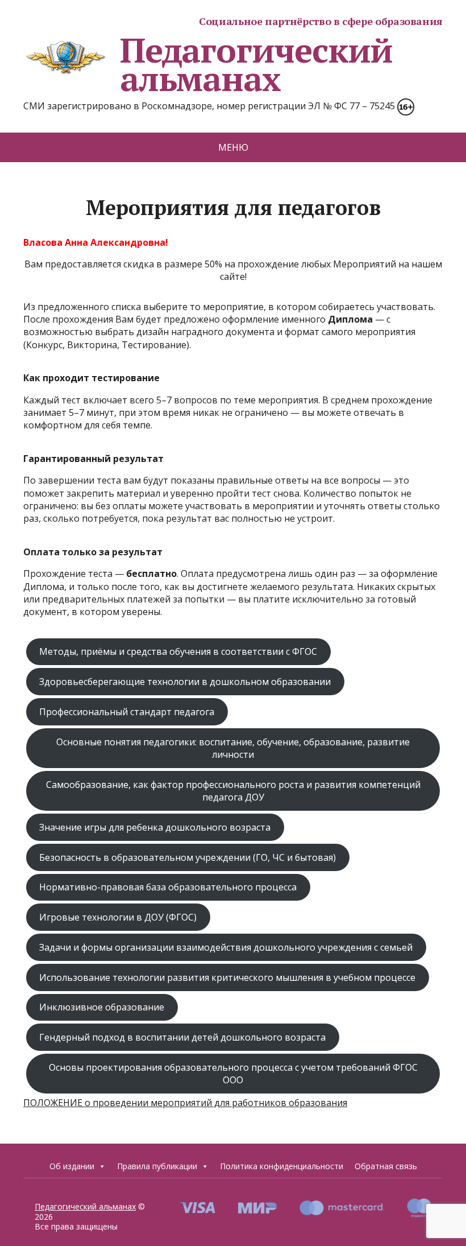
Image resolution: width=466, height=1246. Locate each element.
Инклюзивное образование (101, 1007)
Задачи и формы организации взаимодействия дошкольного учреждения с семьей (226, 947)
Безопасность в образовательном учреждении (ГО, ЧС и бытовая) (187, 857)
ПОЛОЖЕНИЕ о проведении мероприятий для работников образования (185, 1102)
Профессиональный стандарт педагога (126, 711)
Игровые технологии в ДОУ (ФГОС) (118, 917)
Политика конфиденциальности (281, 1166)
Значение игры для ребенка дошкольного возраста (155, 827)
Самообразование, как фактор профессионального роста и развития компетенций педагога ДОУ (233, 790)
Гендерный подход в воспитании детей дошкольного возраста (182, 1037)
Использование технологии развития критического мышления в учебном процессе (227, 977)
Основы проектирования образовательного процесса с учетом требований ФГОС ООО (233, 1073)
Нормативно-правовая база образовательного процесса (168, 887)
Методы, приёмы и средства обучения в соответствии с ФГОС (178, 651)
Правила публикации (157, 1166)
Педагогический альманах (256, 64)
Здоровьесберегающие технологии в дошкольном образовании (185, 681)
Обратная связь (386, 1166)
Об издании (71, 1166)
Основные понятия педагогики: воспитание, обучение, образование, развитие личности (233, 748)
